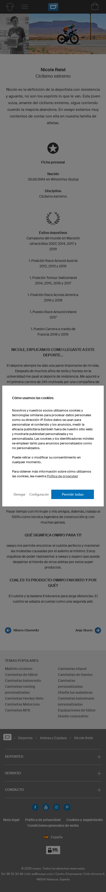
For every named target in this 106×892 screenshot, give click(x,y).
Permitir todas (73, 494)
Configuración (39, 494)
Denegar (19, 494)
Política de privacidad (62, 476)
